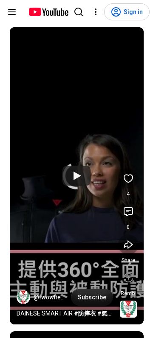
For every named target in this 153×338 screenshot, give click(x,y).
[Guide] (12, 12)
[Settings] (96, 12)
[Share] (128, 244)
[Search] (79, 12)
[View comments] (128, 211)
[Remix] (128, 278)
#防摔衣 (85, 313)
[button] (23, 297)
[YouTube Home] (48, 12)
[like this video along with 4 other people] (128, 178)
